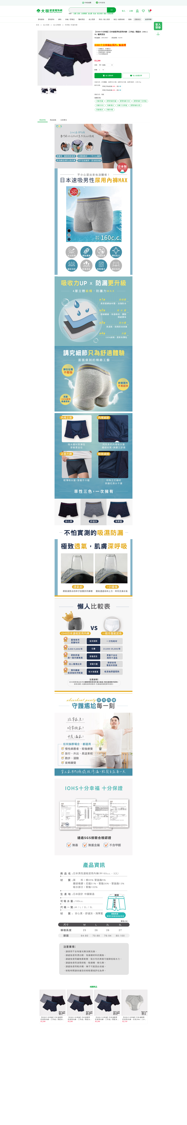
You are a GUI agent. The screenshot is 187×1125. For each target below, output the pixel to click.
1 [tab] (64, 85)
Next (149, 1007)
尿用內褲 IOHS (125, 101)
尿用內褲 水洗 (135, 105)
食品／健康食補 (119, 19)
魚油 (94, 13)
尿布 (78, 13)
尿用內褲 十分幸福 (140, 101)
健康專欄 (148, 19)
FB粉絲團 (88, 2)
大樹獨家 (84, 13)
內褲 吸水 (110, 105)
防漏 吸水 (99, 109)
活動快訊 (137, 19)
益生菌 (90, 13)
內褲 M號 (110, 109)
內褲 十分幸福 (122, 105)
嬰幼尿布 (51, 19)
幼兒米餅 (100, 13)
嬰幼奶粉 (41, 19)
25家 (119, 86)
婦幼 (59, 19)
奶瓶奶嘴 (110, 13)
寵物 (129, 19)
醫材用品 (82, 19)
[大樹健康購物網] (49, 11)
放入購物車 (109, 75)
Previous (37, 1007)
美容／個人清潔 (104, 19)
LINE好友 (101, 2)
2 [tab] (66, 85)
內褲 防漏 (99, 101)
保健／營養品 (70, 19)
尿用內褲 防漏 (111, 101)
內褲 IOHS (100, 105)
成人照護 (92, 19)
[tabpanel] (65, 58)
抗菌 (75, 13)
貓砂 (105, 13)
